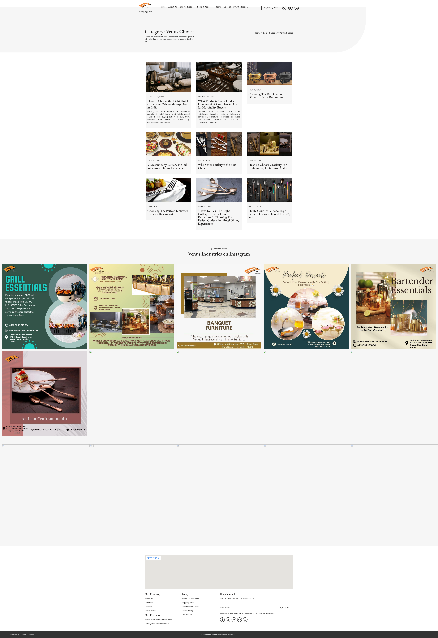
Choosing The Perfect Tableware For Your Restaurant (167, 212)
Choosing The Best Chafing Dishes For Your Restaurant (265, 95)
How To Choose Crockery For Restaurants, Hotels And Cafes (267, 166)
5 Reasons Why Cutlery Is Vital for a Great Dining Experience (167, 166)
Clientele (149, 606)
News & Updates (204, 7)
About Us (172, 7)
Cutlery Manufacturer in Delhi (157, 623)
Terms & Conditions (190, 598)
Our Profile (149, 602)
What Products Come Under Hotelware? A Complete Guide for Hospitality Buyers (217, 104)
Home (162, 7)
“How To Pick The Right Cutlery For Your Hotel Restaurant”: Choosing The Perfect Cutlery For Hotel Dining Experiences (218, 217)
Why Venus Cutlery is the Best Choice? (217, 166)
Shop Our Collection (238, 7)
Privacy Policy (187, 610)
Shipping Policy (188, 602)
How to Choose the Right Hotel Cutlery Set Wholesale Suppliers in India (167, 104)
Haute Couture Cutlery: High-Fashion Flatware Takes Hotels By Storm (269, 214)
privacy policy (233, 613)
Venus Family (150, 610)
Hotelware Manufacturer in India (158, 619)
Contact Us (220, 7)
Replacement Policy (190, 606)
